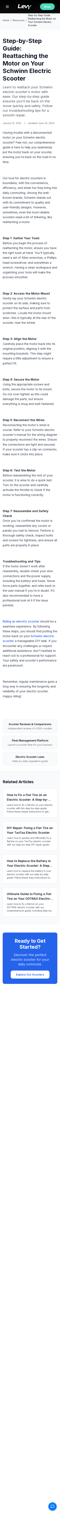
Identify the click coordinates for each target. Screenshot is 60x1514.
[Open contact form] (52, 1506)
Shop (47, 6)
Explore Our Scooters (30, 974)
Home (6, 20)
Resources (18, 20)
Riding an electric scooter (21, 621)
